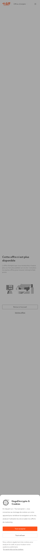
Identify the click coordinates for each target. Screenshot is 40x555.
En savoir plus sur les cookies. (13, 549)
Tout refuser (20, 535)
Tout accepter (20, 529)
